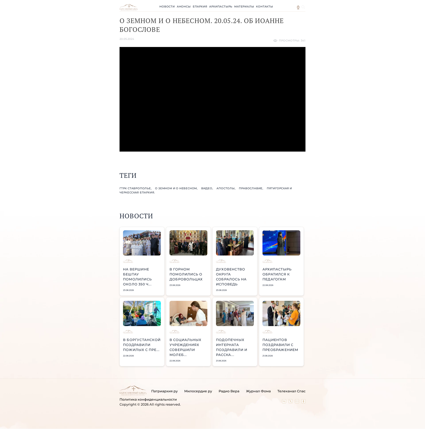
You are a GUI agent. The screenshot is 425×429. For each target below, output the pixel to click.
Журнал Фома (258, 391)
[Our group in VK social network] (284, 402)
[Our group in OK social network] (303, 402)
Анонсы (184, 6)
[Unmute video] (212, 99)
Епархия (200, 6)
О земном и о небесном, (176, 188)
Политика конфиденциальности (148, 399)
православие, (251, 188)
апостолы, (226, 188)
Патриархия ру (164, 391)
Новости (167, 6)
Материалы (244, 6)
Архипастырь (220, 6)
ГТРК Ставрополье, (136, 188)
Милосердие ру (198, 391)
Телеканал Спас (291, 391)
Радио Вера (229, 391)
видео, (207, 188)
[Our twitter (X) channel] (291, 402)
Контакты (264, 6)
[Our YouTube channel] (297, 402)
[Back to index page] (129, 9)
